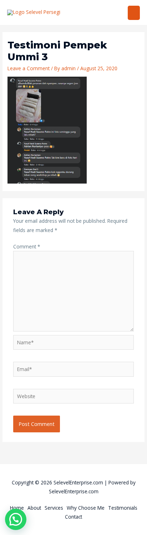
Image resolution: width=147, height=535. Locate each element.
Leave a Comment (28, 68)
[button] (15, 519)
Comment (26, 246)
